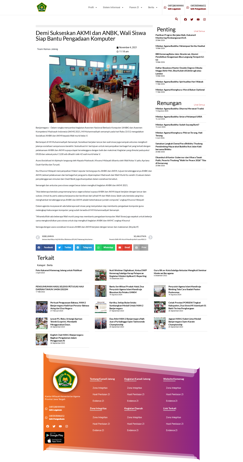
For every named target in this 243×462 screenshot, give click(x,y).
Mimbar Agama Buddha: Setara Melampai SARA (179, 116)
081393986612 (198, 5)
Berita (151, 7)
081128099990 (176, 5)
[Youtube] (198, 19)
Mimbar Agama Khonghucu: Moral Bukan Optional (180, 89)
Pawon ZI (134, 7)
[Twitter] (192, 19)
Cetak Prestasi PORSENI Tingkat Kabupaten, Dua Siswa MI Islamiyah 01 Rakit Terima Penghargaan (187, 305)
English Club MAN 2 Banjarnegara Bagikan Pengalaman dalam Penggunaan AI (66, 337)
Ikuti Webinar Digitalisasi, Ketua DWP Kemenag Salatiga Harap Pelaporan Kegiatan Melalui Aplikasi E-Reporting (128, 273)
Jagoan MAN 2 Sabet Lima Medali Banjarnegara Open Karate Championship (184, 321)
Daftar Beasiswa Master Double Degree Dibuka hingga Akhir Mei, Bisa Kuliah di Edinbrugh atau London (179, 70)
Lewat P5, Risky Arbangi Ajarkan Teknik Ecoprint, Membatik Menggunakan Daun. (66, 321)
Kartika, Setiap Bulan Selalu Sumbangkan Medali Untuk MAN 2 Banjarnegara (126, 305)
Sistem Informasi (111, 7)
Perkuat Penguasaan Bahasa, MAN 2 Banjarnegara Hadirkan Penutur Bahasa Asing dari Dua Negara (69, 305)
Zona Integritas (100, 388)
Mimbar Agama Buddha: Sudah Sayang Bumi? (177, 124)
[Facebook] (185, 19)
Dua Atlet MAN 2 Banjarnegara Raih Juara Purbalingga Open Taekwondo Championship (127, 321)
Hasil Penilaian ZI (101, 394)
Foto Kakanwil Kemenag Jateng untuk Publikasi (59, 270)
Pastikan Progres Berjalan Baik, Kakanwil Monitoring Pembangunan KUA (176, 36)
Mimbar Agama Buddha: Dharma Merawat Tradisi (180, 108)
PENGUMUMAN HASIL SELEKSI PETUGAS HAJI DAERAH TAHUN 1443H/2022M (60, 288)
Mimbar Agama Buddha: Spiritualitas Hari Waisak (179, 81)
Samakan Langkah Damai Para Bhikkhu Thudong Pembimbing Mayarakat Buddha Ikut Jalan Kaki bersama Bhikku (179, 146)
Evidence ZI (98, 401)
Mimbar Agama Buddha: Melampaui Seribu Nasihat (180, 46)
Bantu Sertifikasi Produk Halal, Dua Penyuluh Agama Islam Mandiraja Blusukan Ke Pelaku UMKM (126, 289)
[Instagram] (204, 19)
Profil (91, 7)
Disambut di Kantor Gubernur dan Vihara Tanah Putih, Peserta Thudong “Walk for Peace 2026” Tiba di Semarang (181, 160)
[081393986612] (187, 7)
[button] (176, 19)
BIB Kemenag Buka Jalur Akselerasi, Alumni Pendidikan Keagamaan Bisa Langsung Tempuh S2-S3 (180, 57)
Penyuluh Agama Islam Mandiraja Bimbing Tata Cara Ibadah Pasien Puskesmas (184, 289)
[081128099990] (165, 7)
